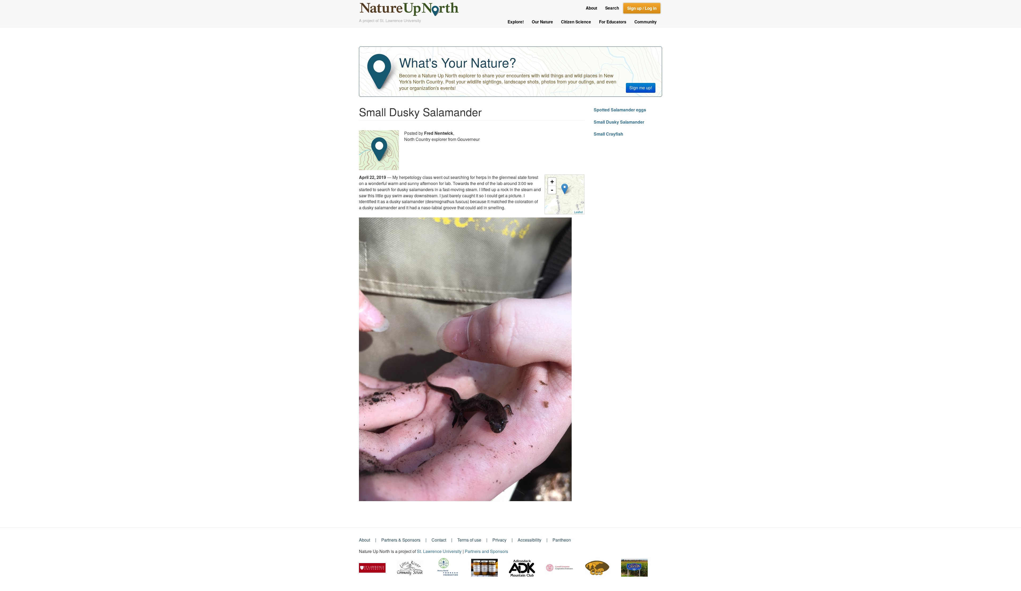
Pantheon (562, 540)
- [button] (552, 190)
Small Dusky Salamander (619, 122)
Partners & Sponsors (400, 540)
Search (612, 8)
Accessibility (529, 540)
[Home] (411, 8)
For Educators (612, 22)
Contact (439, 540)
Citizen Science (576, 22)
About (591, 8)
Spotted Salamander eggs (620, 110)
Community (645, 22)
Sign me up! (640, 88)
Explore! (516, 22)
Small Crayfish (608, 134)
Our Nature (542, 22)
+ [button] (552, 181)
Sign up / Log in (641, 8)
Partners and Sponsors (486, 551)
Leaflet (578, 212)
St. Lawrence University (439, 551)
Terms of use (469, 540)
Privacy (499, 540)
